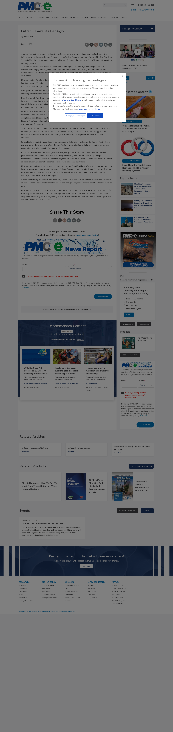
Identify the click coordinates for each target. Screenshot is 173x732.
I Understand (95, 116)
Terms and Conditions (70, 100)
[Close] (122, 76)
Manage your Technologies (75, 116)
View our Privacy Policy (90, 109)
